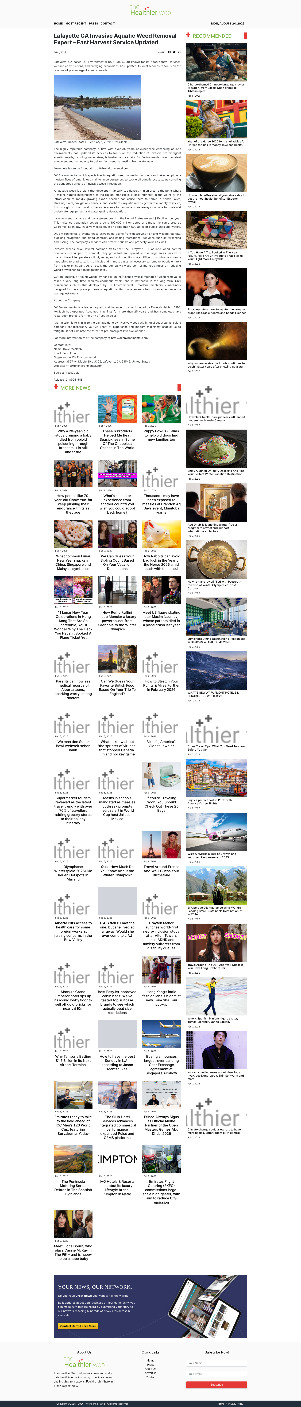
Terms (221, 1403)
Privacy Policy (235, 1403)
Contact (150, 1377)
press (93, 23)
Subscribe (216, 1384)
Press (150, 1364)
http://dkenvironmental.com (111, 168)
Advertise (150, 1373)
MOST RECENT (75, 23)
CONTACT (108, 23)
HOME (58, 23)
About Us (150, 1368)
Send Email (70, 353)
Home (150, 1360)
